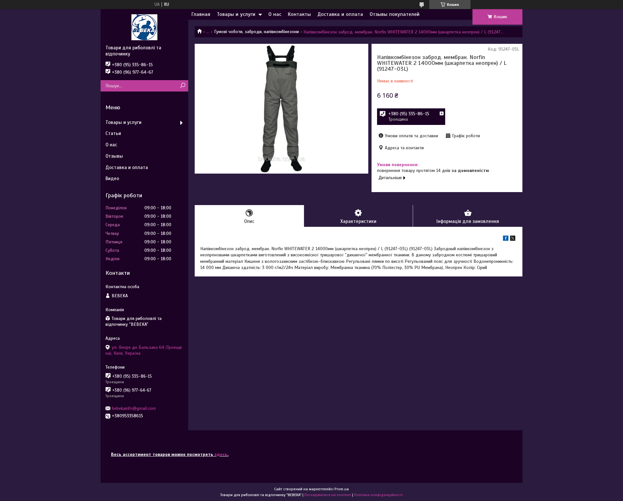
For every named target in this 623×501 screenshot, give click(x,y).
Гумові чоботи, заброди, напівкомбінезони (256, 31)
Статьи (113, 133)
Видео (112, 178)
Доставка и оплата (340, 14)
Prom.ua (342, 489)
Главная (200, 14)
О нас (274, 14)
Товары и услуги (236, 14)
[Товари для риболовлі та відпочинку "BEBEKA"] (144, 27)
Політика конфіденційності (378, 495)
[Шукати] (182, 86)
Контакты (299, 14)
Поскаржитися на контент (327, 495)
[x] (512, 239)
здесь (220, 454)
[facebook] (505, 239)
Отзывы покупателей (395, 14)
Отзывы (114, 156)
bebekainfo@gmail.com (134, 408)
